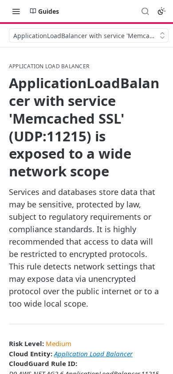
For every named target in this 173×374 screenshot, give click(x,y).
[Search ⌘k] (145, 11)
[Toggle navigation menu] (16, 11)
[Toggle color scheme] (161, 11)
